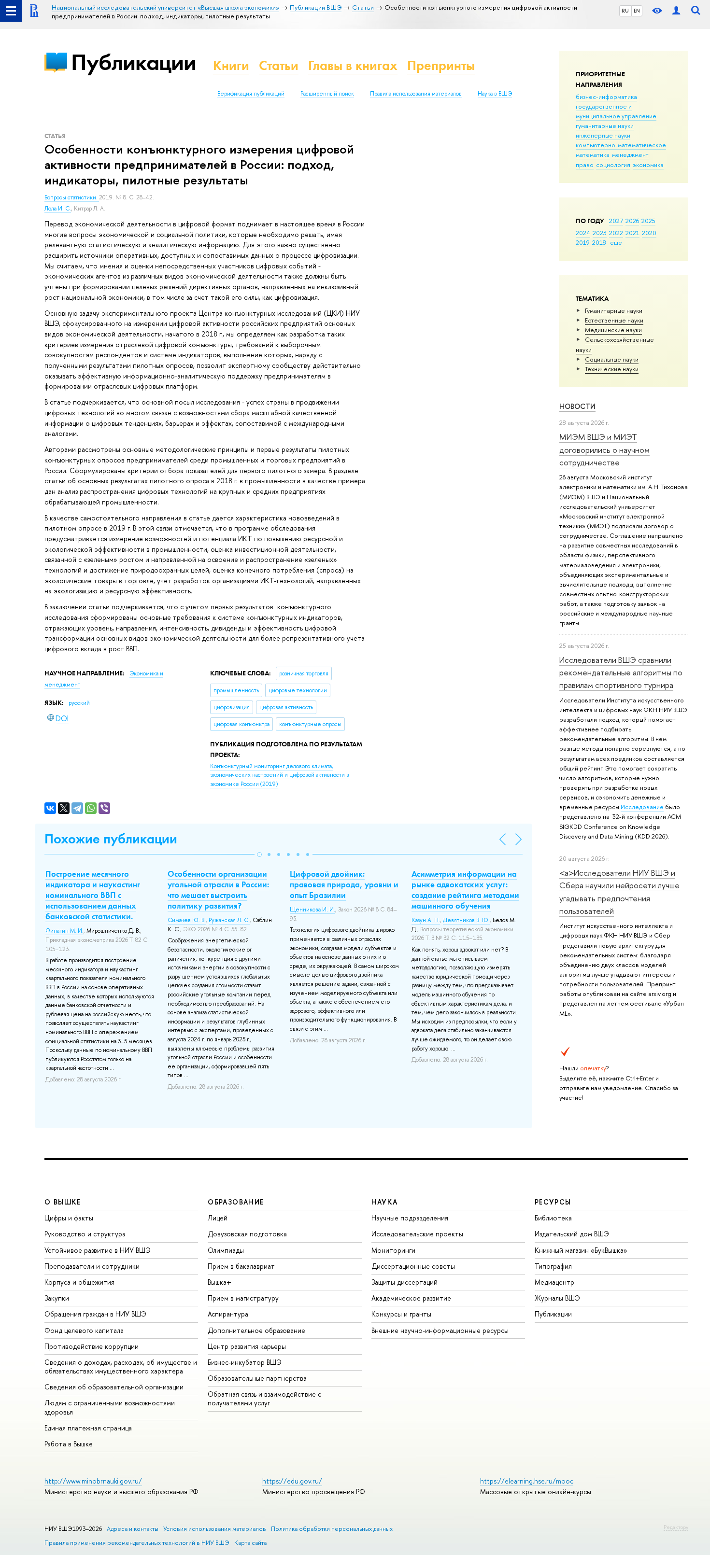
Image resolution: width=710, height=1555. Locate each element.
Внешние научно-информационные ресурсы (440, 1330)
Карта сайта (250, 1543)
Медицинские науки (613, 329)
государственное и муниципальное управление (616, 111)
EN (637, 10)
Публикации (133, 62)
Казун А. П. (426, 920)
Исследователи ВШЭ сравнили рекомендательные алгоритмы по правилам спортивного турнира (620, 672)
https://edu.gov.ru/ (292, 1480)
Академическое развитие (411, 1298)
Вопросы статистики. (71, 197)
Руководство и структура (85, 1233)
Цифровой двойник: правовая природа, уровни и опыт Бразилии (344, 884)
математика (593, 154)
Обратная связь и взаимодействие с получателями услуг (264, 1398)
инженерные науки (603, 135)
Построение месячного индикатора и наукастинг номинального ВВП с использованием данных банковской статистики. (92, 895)
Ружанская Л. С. (229, 920)
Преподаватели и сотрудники (92, 1266)
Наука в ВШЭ (495, 94)
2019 (583, 242)
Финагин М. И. (64, 931)
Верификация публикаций (250, 94)
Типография (553, 1266)
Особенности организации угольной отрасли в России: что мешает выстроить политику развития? (218, 890)
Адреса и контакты (132, 1529)
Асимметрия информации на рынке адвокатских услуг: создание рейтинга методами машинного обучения (465, 890)
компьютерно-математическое (621, 144)
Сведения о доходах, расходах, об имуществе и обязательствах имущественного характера (120, 1366)
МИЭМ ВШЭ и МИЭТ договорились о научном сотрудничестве (604, 449)
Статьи (278, 65)
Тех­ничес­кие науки (612, 368)
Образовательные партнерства (257, 1378)
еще (616, 242)
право (585, 164)
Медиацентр (554, 1282)
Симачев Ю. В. (187, 920)
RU (625, 10)
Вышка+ (219, 1282)
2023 (600, 232)
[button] (259, 854)
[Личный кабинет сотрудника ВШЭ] (676, 11)
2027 (616, 220)
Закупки (56, 1298)
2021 (632, 232)
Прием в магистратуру (243, 1298)
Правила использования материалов (416, 94)
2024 (583, 232)
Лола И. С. (57, 208)
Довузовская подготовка (247, 1233)
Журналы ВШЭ (557, 1298)
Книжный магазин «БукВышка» (581, 1250)
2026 (632, 220)
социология (613, 164)
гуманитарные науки (605, 125)
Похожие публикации (110, 838)
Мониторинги (393, 1250)
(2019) (279, 775)
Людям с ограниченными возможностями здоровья (109, 1407)
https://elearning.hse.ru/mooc (526, 1480)
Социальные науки (612, 359)
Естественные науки (614, 320)
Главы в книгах (353, 65)
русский (79, 703)
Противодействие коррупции (91, 1346)
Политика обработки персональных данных (332, 1529)
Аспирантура (228, 1313)
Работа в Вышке (68, 1443)
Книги (231, 65)
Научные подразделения (409, 1217)
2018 (599, 242)
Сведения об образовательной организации (114, 1386)
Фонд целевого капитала (84, 1330)
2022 (616, 232)
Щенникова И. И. (312, 909)
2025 (648, 220)
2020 (649, 232)
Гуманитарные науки (613, 310)
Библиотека (553, 1217)
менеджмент (630, 154)
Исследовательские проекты (417, 1233)
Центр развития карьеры (247, 1346)
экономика (648, 164)
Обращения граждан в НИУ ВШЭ (95, 1313)
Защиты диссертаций (404, 1282)
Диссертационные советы (413, 1266)
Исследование (642, 806)
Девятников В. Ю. (466, 920)
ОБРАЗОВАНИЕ (236, 1201)
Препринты (441, 65)
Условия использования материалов (214, 1529)
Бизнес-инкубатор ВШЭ (245, 1362)
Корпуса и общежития (79, 1282)
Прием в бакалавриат (241, 1266)
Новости (577, 406)
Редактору (676, 1527)
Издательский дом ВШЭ (572, 1233)
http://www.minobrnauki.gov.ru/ (93, 1480)
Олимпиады (226, 1250)
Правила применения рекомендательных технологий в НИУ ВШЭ (136, 1543)
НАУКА (384, 1201)
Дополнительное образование (256, 1330)
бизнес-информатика (606, 96)
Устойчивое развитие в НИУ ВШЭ (97, 1250)
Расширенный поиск (327, 94)
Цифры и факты (68, 1217)
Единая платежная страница (88, 1427)
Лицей (217, 1217)
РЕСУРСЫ (553, 1201)
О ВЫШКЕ (62, 1201)
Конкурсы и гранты (401, 1313)
